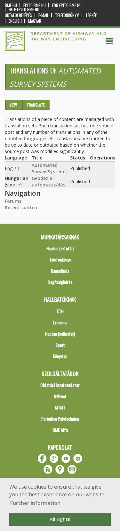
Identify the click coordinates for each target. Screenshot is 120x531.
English (15, 21)
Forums (13, 201)
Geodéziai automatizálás (48, 181)
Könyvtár (60, 356)
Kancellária (60, 270)
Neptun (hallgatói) (60, 333)
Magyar (34, 21)
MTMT (60, 407)
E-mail (43, 15)
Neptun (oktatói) (60, 248)
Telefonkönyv (67, 15)
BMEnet (60, 396)
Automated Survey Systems (49, 168)
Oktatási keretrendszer (60, 384)
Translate (36, 104)
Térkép (91, 15)
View (13, 104)
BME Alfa (60, 429)
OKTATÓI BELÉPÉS (18, 15)
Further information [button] (35, 503)
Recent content (22, 207)
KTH (60, 311)
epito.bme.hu (34, 5)
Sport (60, 344)
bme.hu (11, 5)
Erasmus (60, 322)
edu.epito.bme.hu (67, 5)
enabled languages (26, 138)
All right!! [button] (60, 519)
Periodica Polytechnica (60, 418)
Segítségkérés (60, 281)
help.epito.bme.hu (24, 9)
